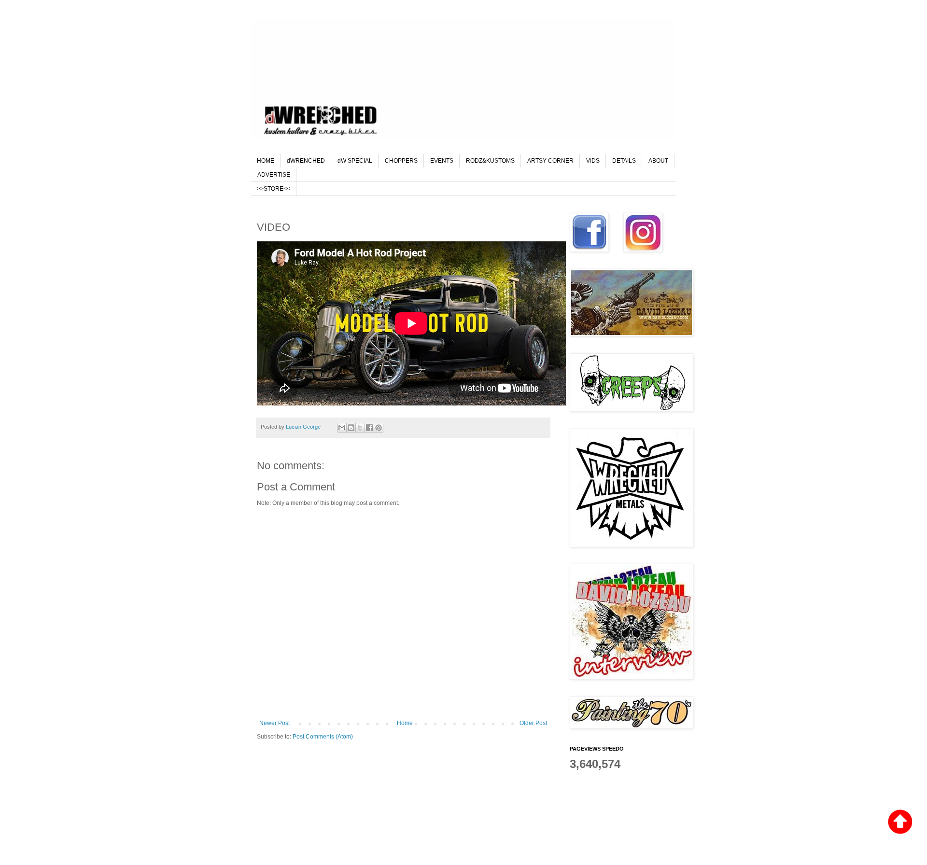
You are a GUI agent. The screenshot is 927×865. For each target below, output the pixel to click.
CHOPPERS (401, 160)
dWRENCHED (306, 160)
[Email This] (342, 427)
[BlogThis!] (351, 427)
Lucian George (304, 427)
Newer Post (274, 723)
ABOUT (658, 160)
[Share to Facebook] (369, 427)
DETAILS (624, 160)
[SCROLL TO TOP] (900, 822)
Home (405, 723)
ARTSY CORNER (550, 160)
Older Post (533, 723)
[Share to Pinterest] (378, 427)
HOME (265, 160)
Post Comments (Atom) (323, 736)
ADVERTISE (273, 174)
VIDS (593, 160)
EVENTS (441, 160)
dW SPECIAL (354, 160)
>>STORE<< (273, 188)
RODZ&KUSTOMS (490, 160)
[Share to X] (360, 427)
